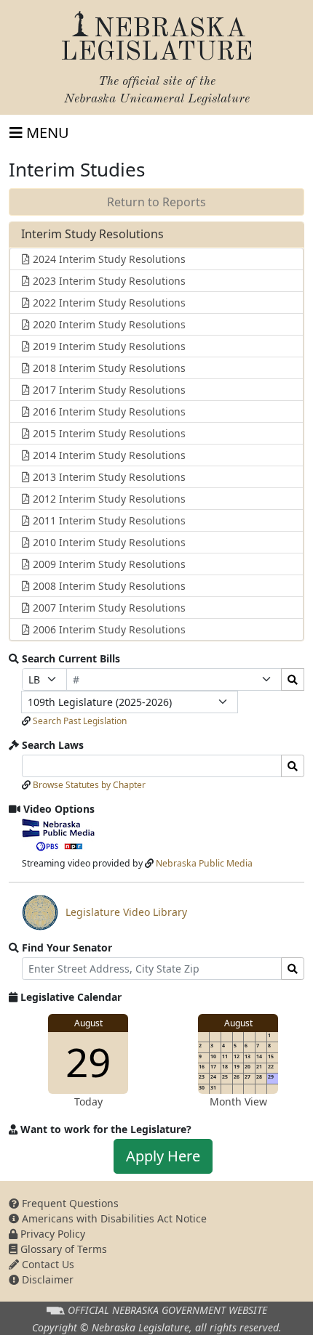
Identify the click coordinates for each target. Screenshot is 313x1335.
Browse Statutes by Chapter (89, 785)
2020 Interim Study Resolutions (108, 324)
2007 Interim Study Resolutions (108, 607)
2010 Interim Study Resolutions (108, 542)
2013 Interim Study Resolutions (108, 477)
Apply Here (163, 1156)
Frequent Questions (69, 1203)
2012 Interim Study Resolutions (108, 499)
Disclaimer (46, 1279)
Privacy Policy (51, 1234)
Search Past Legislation (80, 721)
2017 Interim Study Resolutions (108, 390)
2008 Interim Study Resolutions (108, 586)
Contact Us (46, 1264)
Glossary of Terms (62, 1249)
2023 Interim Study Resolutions (108, 281)
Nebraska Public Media (204, 863)
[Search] (292, 679)
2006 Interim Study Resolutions (108, 629)
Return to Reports (156, 202)
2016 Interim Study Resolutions (108, 411)
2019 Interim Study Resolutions (108, 346)
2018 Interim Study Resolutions (108, 368)
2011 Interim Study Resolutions (108, 520)
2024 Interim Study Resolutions (108, 259)
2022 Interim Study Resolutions (108, 302)
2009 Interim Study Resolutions (108, 564)
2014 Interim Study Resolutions (108, 455)
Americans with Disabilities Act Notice (113, 1218)
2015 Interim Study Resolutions (108, 433)
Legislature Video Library (104, 917)
